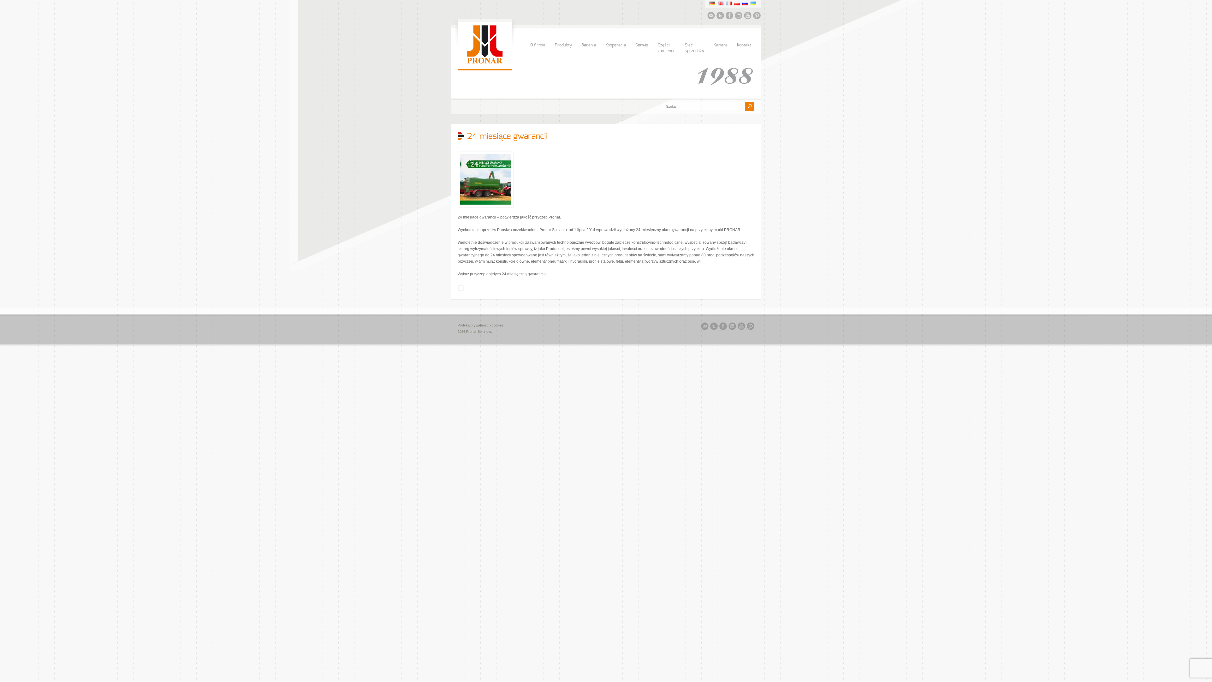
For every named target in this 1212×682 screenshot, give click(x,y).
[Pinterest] (757, 16)
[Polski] (737, 3)
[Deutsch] (712, 3)
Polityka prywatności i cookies (481, 325)
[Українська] (753, 3)
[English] (720, 3)
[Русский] (745, 3)
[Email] (711, 16)
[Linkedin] (738, 16)
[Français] (729, 3)
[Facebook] (729, 16)
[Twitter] (720, 16)
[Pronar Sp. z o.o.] (485, 62)
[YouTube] (748, 16)
